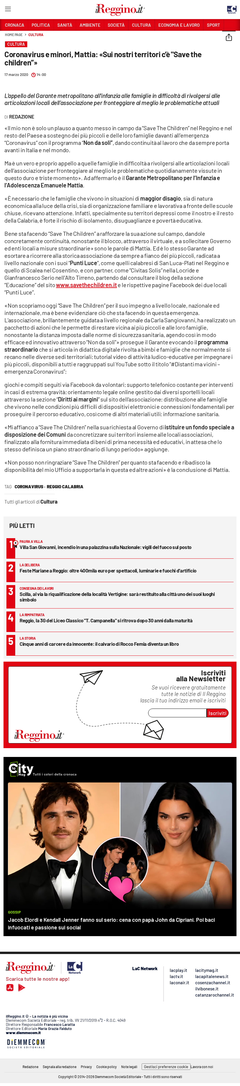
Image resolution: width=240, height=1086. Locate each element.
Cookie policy (106, 1067)
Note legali (129, 1067)
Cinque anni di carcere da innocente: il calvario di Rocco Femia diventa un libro (99, 644)
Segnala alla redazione (59, 1067)
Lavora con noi (202, 1067)
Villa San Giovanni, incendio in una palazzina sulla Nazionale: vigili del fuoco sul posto (105, 547)
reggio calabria (65, 486)
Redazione (30, 1067)
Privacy (86, 1067)
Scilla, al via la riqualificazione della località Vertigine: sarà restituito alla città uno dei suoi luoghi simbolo (117, 596)
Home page (14, 35)
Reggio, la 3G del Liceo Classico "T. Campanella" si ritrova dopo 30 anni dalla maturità (106, 620)
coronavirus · (30, 486)
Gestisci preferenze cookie (166, 1066)
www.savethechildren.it (86, 284)
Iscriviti (218, 713)
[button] (229, 38)
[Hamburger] (7, 10)
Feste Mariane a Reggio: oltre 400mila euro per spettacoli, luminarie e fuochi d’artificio (108, 570)
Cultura (35, 35)
